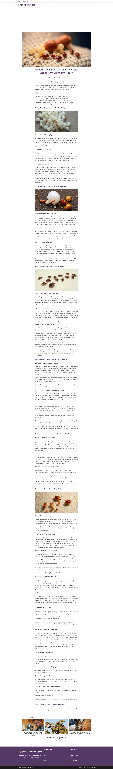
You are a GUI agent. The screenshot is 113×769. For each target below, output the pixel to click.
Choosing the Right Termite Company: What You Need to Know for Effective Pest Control (79, 733)
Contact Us (46, 757)
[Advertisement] (56, 17)
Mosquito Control (74, 755)
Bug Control (73, 753)
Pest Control (73, 757)
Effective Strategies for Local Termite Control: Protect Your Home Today (33, 732)
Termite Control (74, 762)
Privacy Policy (47, 760)
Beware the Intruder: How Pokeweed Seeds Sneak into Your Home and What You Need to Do (56, 737)
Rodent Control (74, 760)
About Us (46, 753)
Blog (45, 755)
